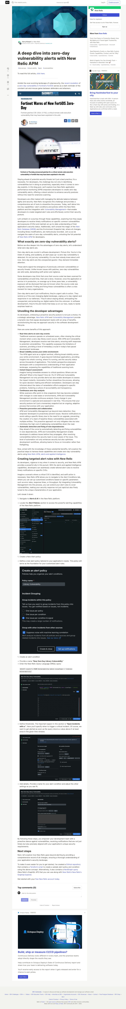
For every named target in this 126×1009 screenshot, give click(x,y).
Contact (95, 994)
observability (32, 68)
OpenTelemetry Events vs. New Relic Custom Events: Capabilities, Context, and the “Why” (104, 53)
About (90, 994)
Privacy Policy (64, 999)
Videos (27, 994)
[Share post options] (8, 95)
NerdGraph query (71, 870)
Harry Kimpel (26, 41)
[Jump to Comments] (8, 76)
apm (40, 68)
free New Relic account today (47, 879)
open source (52, 1002)
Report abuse (56, 905)
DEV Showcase (82, 994)
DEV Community (36, 992)
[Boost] (8, 89)
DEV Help (47, 994)
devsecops (22, 68)
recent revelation (71, 83)
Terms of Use (73, 999)
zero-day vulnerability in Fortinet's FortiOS (36, 86)
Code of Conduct (44, 905)
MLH (63, 997)
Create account (114, 2)
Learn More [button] (23, 977)
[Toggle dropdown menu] (84, 912)
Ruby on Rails (59, 1003)
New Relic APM (26, 237)
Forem (43, 1002)
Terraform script (36, 867)
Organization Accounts (70, 994)
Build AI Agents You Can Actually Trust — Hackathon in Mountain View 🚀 (103, 62)
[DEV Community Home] (7, 2)
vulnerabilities (48, 68)
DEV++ (22, 994)
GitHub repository (73, 864)
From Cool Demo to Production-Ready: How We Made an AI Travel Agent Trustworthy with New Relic (104, 42)
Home (6, 994)
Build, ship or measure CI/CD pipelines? (42, 952)
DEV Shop (117, 994)
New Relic (37, 41)
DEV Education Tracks (37, 994)
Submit (24, 900)
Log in (103, 2)
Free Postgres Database (106, 994)
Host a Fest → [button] (95, 113)
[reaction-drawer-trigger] (8, 69)
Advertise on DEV (57, 994)
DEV (69, 1002)
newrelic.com (49, 43)
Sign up (104, 27)
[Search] (12, 2)
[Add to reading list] (8, 83)
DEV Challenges (14, 994)
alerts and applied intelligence (53, 454)
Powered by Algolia (62, 2)
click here (41, 74)
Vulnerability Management (55, 209)
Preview (33, 900)
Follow (105, 15)
